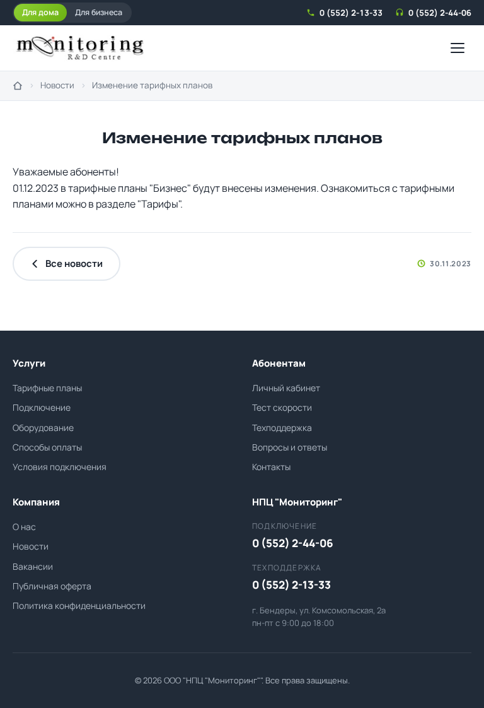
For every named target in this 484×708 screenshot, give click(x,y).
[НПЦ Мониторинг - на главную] (80, 48)
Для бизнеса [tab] (98, 12)
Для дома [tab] (40, 12)
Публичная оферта (52, 586)
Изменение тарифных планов (152, 85)
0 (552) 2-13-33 (351, 12)
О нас (24, 527)
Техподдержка (282, 428)
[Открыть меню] (457, 48)
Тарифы (159, 204)
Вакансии (33, 566)
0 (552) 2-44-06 (439, 12)
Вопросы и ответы (289, 447)
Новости (57, 85)
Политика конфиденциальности (79, 605)
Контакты (271, 467)
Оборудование (43, 428)
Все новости (74, 263)
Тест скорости (282, 407)
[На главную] (18, 86)
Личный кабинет (286, 388)
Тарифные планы (47, 388)
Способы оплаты (47, 447)
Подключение (42, 407)
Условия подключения (60, 467)
